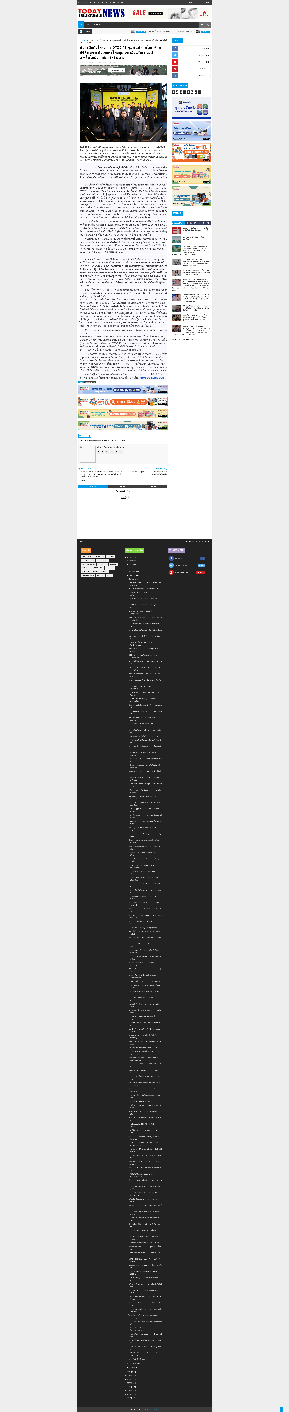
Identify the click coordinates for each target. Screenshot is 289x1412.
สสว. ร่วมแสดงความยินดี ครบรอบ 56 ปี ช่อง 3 (144, 1048)
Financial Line (87, 557)
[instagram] (118, 2)
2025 (129, 1372)
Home (183, 2)
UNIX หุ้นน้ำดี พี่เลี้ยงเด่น (137, 1359)
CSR (98, 560)
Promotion (98, 568)
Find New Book (88, 575)
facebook (152, 487)
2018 (129, 1398)
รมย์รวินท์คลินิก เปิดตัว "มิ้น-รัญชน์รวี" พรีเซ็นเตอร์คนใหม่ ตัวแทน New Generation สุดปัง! (197, 273)
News (87, 25)
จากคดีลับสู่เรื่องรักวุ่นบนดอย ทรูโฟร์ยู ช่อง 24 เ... (145, 981)
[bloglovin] (102, 2)
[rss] (110, 2)
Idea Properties (145, 31)
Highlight (191, 223)
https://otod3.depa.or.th (152, 377)
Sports (105, 560)
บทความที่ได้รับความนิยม (178, 223)
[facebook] (90, 2)
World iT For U (88, 560)
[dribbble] (106, 2)
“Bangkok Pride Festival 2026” (139, 1101)
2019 (129, 1394)
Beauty (105, 571)
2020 (129, 1390)
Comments (204, 223)
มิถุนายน (132, 568)
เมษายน (132, 575)
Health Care (87, 568)
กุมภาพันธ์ (132, 1363)
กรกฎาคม (132, 564)
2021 (129, 1387)
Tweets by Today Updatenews (183, 339)
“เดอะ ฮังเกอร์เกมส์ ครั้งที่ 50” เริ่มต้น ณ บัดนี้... (144, 736)
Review (97, 25)
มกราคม (132, 1367)
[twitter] (94, 2)
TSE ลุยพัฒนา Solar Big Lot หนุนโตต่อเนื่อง (144, 928)
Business (110, 557)
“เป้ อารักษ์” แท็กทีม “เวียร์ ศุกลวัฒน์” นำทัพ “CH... (145, 1243)
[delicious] (122, 2)
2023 (129, 1379)
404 (207, 2)
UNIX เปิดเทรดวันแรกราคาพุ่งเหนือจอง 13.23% (145, 589)
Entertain (100, 557)
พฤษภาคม (132, 572)
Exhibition (86, 571)
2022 (129, 1383)
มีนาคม (132, 579)
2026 (129, 557)
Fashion (96, 571)
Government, (112, 63)
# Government (90, 382)
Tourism (113, 564)
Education (110, 568)
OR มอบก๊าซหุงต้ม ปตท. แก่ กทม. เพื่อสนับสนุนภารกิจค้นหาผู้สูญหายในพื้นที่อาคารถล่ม (196, 308)
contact (199, 2)
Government (90, 40)
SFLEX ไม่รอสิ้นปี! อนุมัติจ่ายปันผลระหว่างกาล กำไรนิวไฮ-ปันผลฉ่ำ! (108, 32)
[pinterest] (98, 2)
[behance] (114, 2)
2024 (129, 1375)
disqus (123, 487)
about (191, 2)
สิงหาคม (132, 560)
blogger (93, 487)
